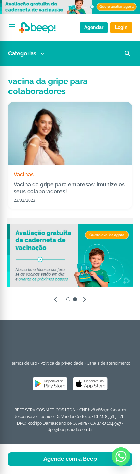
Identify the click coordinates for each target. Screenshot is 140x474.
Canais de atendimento (108, 363)
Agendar (93, 27)
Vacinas (24, 174)
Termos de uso (23, 363)
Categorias (22, 53)
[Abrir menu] (12, 26)
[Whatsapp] (121, 456)
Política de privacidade (61, 363)
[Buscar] (128, 54)
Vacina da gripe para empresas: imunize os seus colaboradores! (69, 187)
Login (121, 27)
